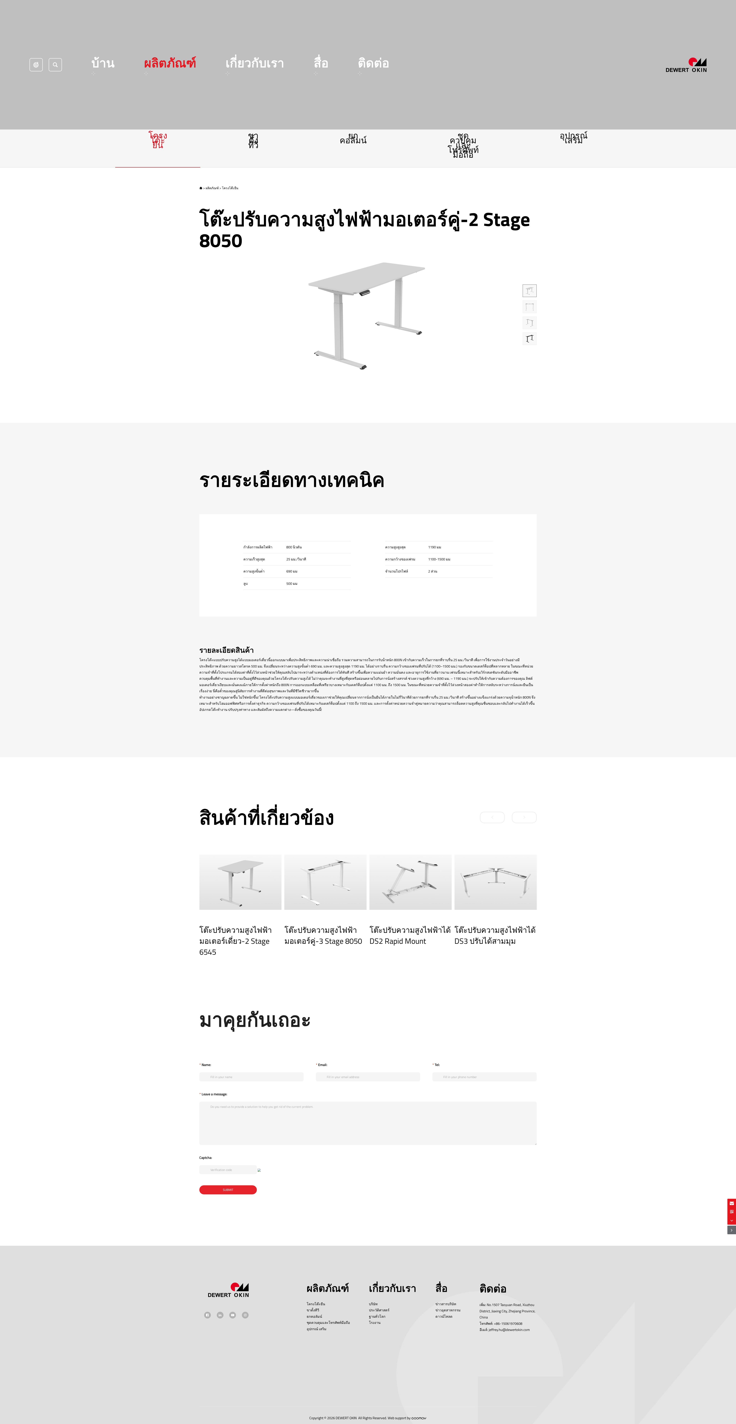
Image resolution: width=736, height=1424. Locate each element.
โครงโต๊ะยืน (157, 140)
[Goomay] (419, 1418)
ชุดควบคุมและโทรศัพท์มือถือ (463, 145)
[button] (492, 817)
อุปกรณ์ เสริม (574, 138)
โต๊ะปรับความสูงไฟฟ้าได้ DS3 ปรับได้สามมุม (410, 935)
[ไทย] (36, 64)
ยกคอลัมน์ (353, 138)
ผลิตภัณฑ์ (170, 63)
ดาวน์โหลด (444, 1316)
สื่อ (321, 63)
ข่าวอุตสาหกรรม (448, 1310)
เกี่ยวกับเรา (255, 63)
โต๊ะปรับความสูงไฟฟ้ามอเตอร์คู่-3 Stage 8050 (238, 935)
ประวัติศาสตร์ (379, 1310)
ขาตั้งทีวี (253, 140)
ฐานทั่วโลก (377, 1316)
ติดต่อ (373, 63)
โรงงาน (374, 1322)
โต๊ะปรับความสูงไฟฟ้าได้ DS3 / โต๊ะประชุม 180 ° (495, 935)
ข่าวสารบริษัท (445, 1304)
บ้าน (103, 63)
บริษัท (373, 1304)
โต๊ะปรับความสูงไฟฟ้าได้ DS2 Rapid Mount (325, 935)
